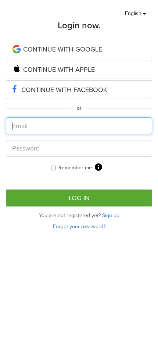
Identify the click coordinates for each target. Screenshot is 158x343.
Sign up (110, 215)
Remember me (75, 168)
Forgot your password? (79, 226)
